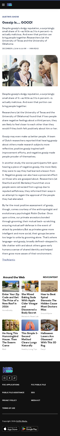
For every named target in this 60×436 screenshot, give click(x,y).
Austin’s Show (10, 16)
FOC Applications (10, 385)
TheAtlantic (8, 259)
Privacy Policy (9, 400)
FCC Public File (38, 385)
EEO (33, 392)
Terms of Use (8, 408)
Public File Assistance (13, 392)
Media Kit (35, 400)
